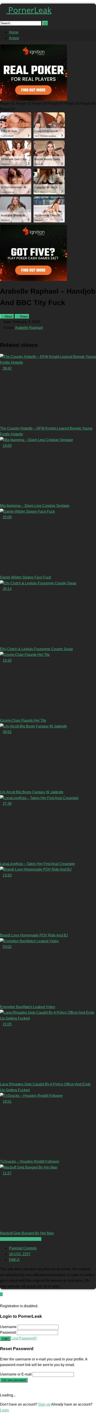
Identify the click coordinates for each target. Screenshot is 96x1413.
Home (14, 32)
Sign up (44, 1404)
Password (8, 1332)
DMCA (14, 1260)
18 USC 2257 (20, 1254)
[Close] (1, 1300)
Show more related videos (20, 1239)
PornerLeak (29, 10)
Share (23, 316)
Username (8, 1327)
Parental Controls (23, 1248)
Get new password (14, 1380)
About (8, 316)
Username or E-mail (16, 1374)
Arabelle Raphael (29, 328)
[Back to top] (1, 1294)
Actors (14, 38)
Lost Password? (24, 1338)
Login (5, 1338)
